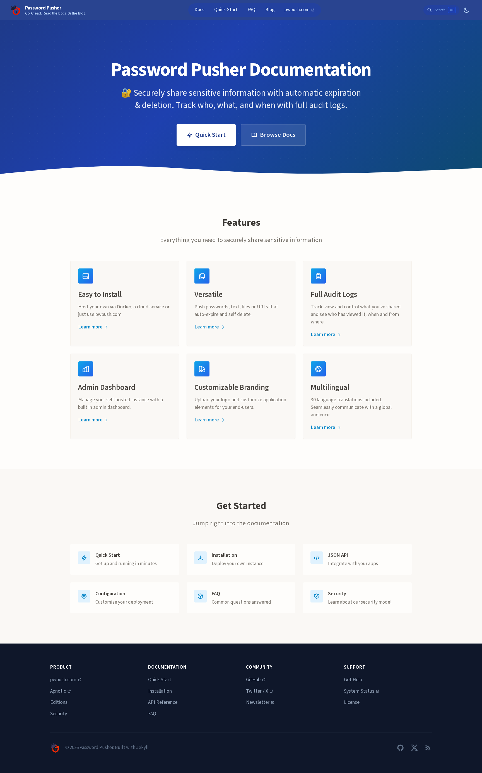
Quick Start (210, 134)
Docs (199, 9)
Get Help (353, 679)
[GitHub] (400, 748)
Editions (59, 702)
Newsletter (257, 702)
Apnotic (58, 691)
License (352, 702)
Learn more (90, 326)
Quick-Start (226, 9)
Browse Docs (277, 134)
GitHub (253, 679)
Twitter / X (257, 691)
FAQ (252, 9)
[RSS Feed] (428, 748)
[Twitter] (414, 748)
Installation (160, 691)
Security (58, 713)
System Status (359, 691)
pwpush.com (297, 9)
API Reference (162, 702)
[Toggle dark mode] (466, 10)
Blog (270, 9)
